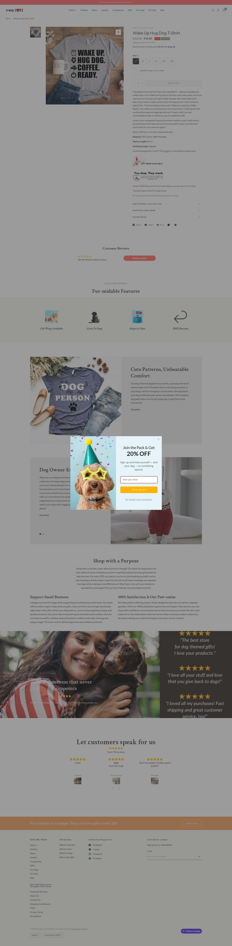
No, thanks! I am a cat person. (138, 499)
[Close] (158, 439)
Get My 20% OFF (139, 489)
